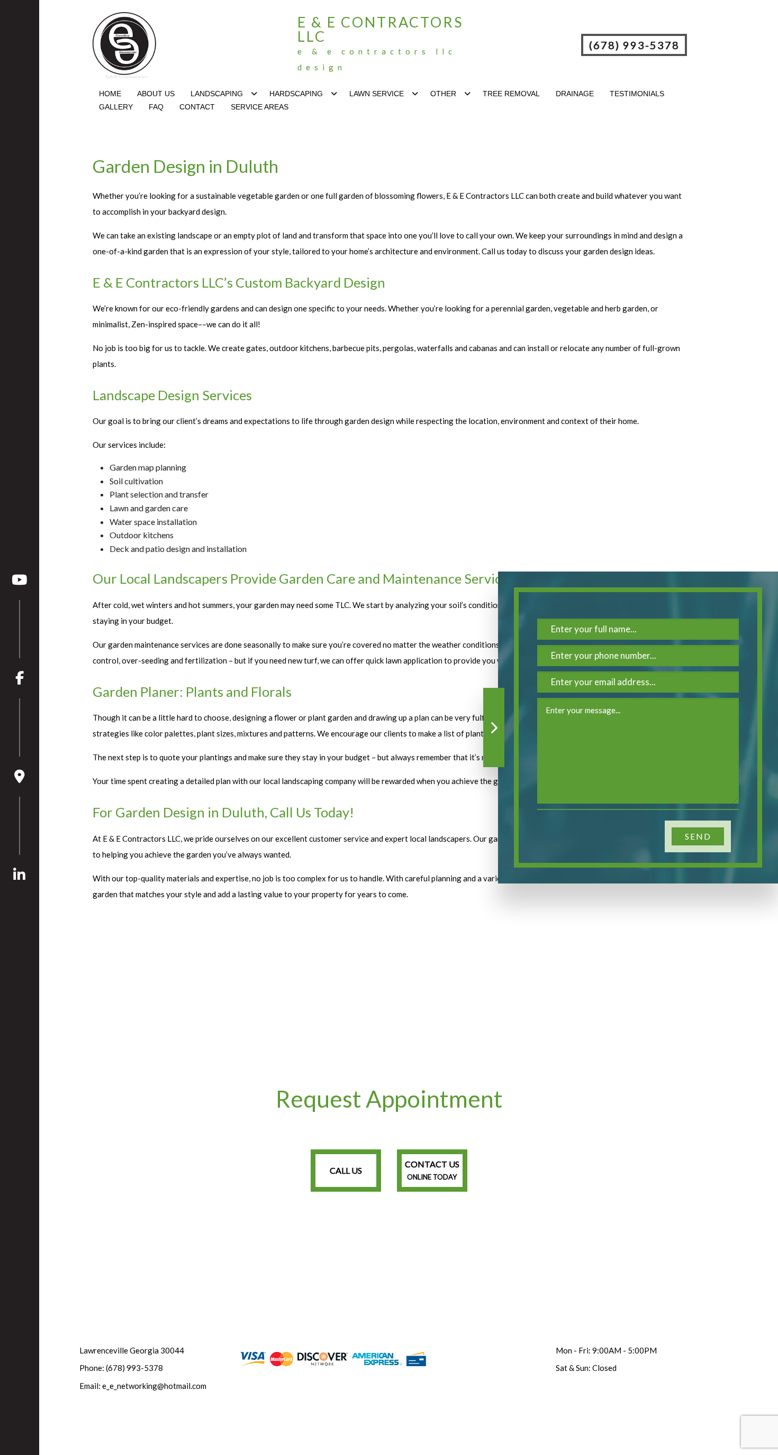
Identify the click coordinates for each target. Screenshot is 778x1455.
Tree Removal (511, 93)
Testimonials (637, 93)
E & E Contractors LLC (380, 29)
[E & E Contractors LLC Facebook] (19, 642)
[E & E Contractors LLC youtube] (19, 580)
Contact (197, 107)
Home (110, 93)
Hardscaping (296, 93)
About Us (156, 93)
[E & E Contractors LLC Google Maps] (19, 741)
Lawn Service (376, 93)
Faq (156, 107)
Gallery (116, 107)
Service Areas (259, 107)
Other (443, 93)
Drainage (575, 93)
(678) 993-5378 (634, 45)
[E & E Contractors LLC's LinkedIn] (19, 839)
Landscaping (217, 93)
